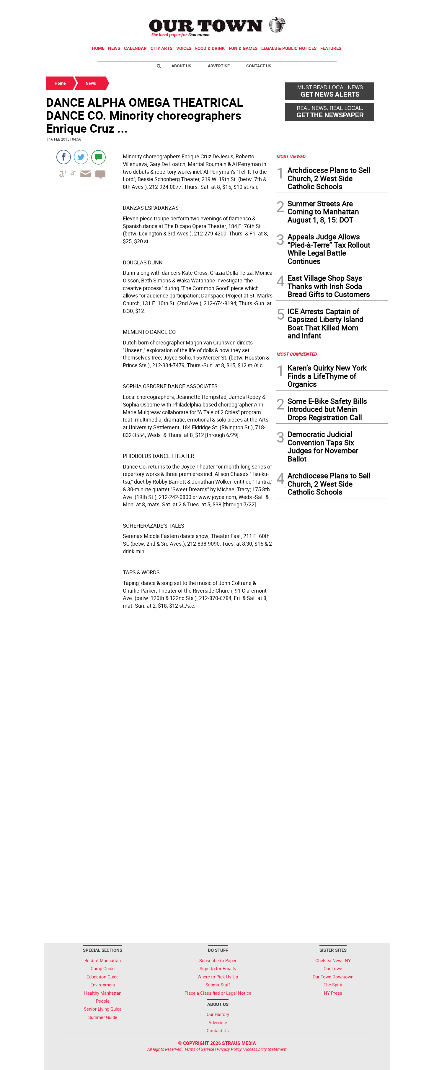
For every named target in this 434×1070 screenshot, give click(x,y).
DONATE (373, 6)
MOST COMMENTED (296, 354)
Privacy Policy (229, 1049)
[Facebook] (63, 157)
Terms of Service (199, 1049)
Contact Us (258, 66)
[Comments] (98, 157)
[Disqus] (159, 703)
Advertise (219, 66)
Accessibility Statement (265, 1049)
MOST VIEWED (290, 156)
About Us (181, 66)
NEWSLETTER (340, 6)
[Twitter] (81, 157)
